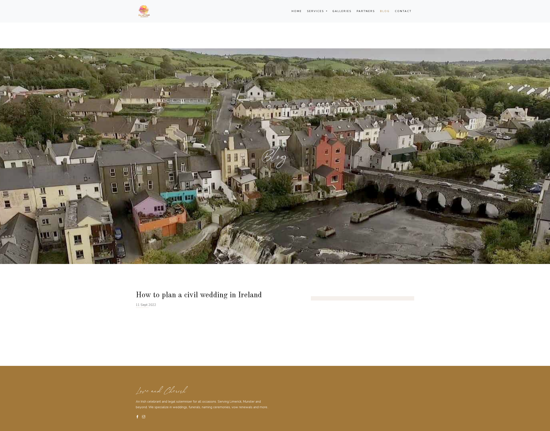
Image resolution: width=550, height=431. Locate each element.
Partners (366, 11)
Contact (403, 11)
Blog (385, 11)
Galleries (341, 11)
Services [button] (316, 11)
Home (297, 11)
